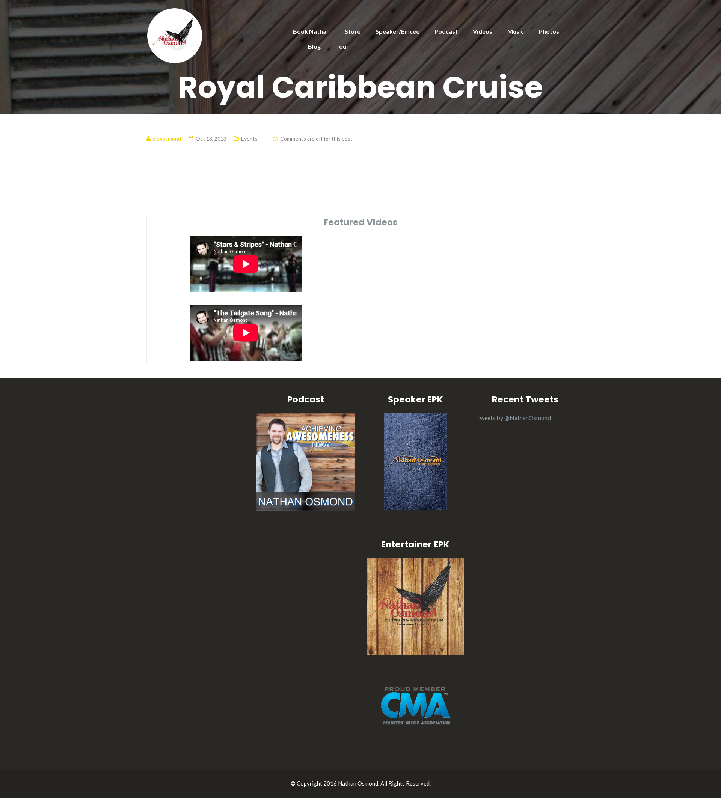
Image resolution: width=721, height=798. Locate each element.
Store (352, 31)
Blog (314, 46)
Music (515, 31)
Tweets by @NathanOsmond (513, 417)
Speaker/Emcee (397, 31)
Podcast (446, 31)
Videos (482, 31)
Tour (342, 46)
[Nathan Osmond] (174, 34)
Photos (549, 31)
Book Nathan (311, 31)
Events (249, 138)
